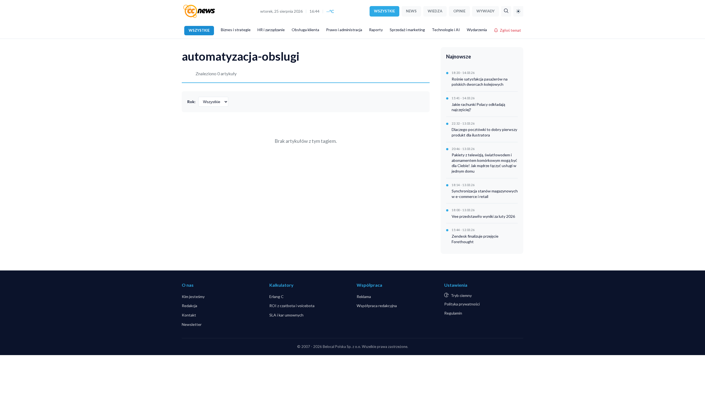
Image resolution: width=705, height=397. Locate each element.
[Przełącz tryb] (518, 11)
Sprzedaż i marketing (407, 29)
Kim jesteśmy (193, 296)
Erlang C (276, 296)
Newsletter (192, 324)
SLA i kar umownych (286, 315)
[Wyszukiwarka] (506, 11)
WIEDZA (435, 11)
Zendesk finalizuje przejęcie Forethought (475, 239)
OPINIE (459, 11)
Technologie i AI (446, 29)
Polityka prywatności (462, 304)
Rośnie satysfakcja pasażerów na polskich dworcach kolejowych (480, 82)
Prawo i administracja (344, 29)
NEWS (411, 11)
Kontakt (189, 315)
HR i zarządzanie (271, 29)
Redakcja (189, 305)
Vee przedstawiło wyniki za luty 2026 (483, 216)
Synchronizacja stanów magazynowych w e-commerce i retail (485, 194)
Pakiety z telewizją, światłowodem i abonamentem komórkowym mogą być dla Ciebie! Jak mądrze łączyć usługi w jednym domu (484, 162)
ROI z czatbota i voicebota (291, 305)
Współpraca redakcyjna (377, 305)
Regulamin (453, 313)
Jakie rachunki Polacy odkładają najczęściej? (478, 107)
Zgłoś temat (510, 30)
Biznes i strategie (236, 29)
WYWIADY (485, 11)
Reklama (364, 296)
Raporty (376, 29)
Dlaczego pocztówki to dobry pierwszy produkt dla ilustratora (484, 132)
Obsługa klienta (305, 29)
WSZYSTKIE (384, 11)
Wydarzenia (477, 29)
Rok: (191, 101)
